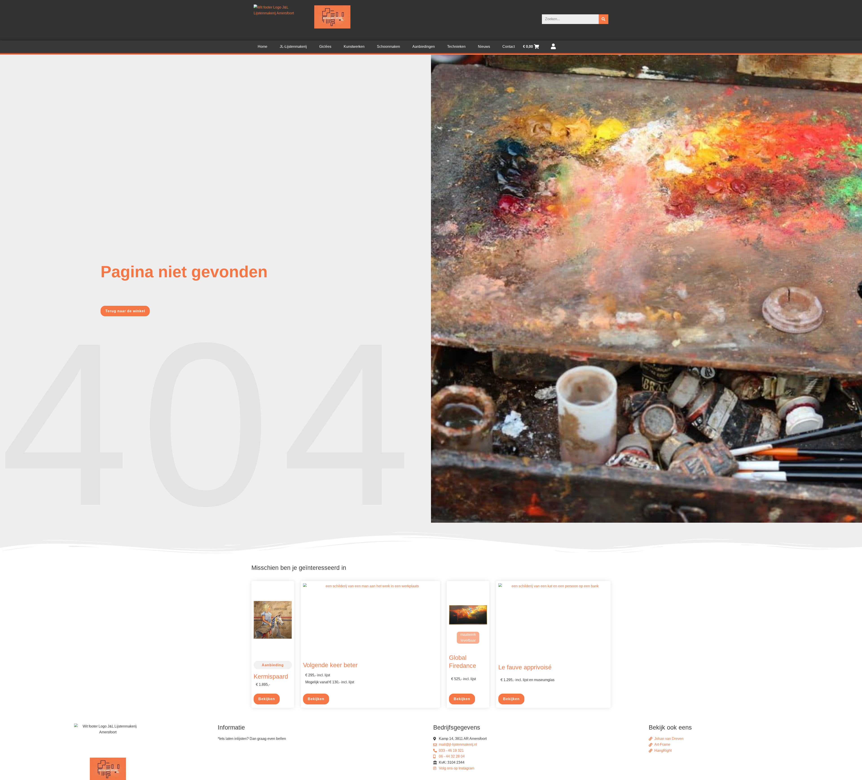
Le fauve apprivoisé (525, 667)
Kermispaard (271, 676)
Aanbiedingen (423, 46)
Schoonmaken (388, 46)
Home (262, 46)
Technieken (456, 46)
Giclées (325, 46)
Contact (508, 46)
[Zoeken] (603, 19)
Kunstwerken (354, 46)
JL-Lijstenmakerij (293, 46)
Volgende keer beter (330, 665)
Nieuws (484, 46)
